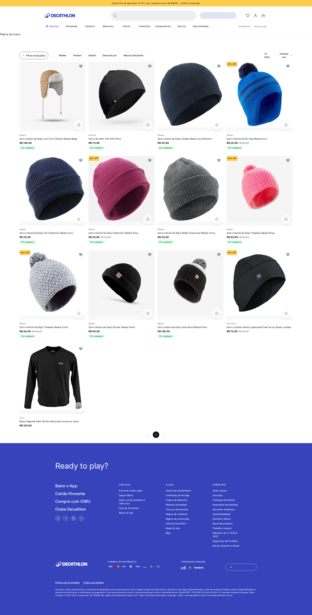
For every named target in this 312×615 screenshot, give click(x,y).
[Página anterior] (148, 434)
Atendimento (245, 26)
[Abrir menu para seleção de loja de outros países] (241, 567)
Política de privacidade (67, 582)
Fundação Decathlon (224, 500)
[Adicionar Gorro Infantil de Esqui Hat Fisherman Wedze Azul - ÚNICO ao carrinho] (78, 219)
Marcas (182, 26)
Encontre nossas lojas (130, 490)
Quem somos (220, 490)
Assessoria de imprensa (225, 504)
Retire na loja (126, 512)
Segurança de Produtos (225, 541)
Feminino (90, 26)
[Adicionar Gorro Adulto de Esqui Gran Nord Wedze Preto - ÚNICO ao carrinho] (217, 313)
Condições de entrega (177, 495)
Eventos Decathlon (176, 523)
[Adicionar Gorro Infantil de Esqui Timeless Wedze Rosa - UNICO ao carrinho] (286, 219)
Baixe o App (66, 486)
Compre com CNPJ (73, 501)
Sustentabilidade (221, 514)
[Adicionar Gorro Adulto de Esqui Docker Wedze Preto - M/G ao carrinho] (148, 313)
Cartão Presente (70, 493)
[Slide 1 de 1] (52, 94)
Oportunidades (200, 26)
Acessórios (144, 26)
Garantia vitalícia (222, 518)
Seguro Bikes (126, 495)
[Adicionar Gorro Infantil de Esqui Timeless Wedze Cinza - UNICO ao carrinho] (78, 313)
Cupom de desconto (176, 500)
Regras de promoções (177, 518)
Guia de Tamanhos (129, 508)
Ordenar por (284, 55)
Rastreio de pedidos (176, 504)
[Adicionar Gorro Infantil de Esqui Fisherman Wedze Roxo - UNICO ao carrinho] (148, 219)
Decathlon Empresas (224, 509)
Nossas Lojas (260, 26)
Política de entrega (94, 582)
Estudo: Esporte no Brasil (226, 545)
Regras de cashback (177, 514)
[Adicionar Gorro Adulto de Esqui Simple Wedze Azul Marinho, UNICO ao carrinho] (217, 124)
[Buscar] (115, 16)
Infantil (126, 26)
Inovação (217, 495)
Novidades (71, 26)
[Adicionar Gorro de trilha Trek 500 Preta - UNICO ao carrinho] (148, 124)
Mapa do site (173, 528)
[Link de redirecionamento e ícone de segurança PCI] (190, 568)
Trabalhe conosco (222, 528)
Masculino (108, 26)
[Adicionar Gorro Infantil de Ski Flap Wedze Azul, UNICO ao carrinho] (286, 124)
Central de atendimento (178, 490)
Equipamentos (163, 26)
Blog (168, 532)
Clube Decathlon (70, 509)
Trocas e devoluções (177, 509)
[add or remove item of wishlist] (81, 66)
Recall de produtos (223, 523)
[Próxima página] (163, 434)
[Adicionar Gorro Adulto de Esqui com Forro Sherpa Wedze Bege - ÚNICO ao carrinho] (78, 124)
